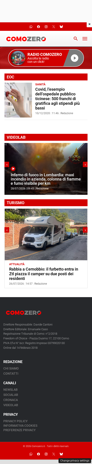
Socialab (10, 395)
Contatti (10, 373)
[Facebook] (38, 454)
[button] (46, 58)
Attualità (17, 264)
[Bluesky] (61, 454)
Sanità (40, 84)
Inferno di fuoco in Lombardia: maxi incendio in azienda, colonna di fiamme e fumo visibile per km (46, 179)
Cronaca (10, 400)
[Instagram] (46, 454)
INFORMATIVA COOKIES (20, 425)
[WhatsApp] (31, 454)
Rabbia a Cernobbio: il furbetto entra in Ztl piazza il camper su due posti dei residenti (43, 274)
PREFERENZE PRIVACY (19, 430)
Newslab (10, 389)
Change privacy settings (74, 460)
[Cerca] (75, 38)
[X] (53, 454)
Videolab (10, 405)
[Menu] (85, 38)
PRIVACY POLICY (15, 421)
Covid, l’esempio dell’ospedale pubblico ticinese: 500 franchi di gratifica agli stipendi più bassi (57, 98)
